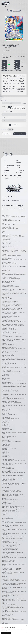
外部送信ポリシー (21, 209)
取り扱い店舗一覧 (16, 200)
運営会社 (3, 209)
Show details (24, 632)
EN (22, 3)
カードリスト (7, 177)
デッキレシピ (7, 180)
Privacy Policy (4, 630)
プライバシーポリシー (11, 209)
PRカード (7, 178)
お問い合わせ (6, 200)
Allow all (6, 632)
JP (19, 3)
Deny (16, 632)
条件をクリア (6, 134)
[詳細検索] (24, 103)
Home (2, 6)
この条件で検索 (20, 134)
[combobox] (14, 114)
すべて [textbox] (4, 114)
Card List (7, 6)
